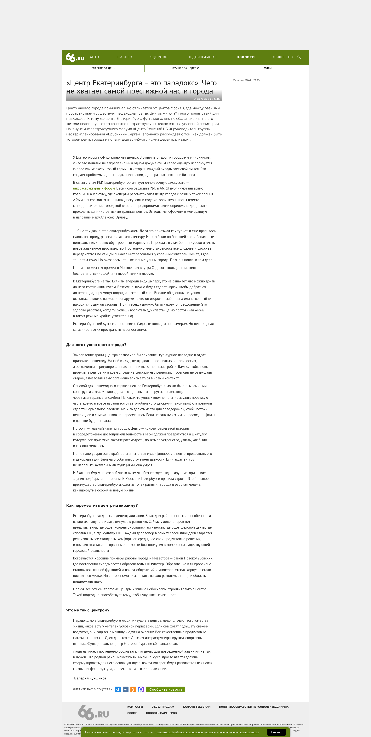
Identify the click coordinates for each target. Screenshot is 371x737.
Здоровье (160, 57)
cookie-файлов (249, 732)
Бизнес (124, 57)
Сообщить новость (166, 689)
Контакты (135, 706)
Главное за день (103, 68)
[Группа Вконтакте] (125, 689)
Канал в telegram (196, 706)
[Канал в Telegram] (118, 689)
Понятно (276, 732)
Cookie (132, 713)
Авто (95, 57)
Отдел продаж (163, 706)
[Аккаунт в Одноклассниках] (133, 689)
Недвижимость (203, 57)
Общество (283, 57)
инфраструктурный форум (94, 188)
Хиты (268, 68)
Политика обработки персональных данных (253, 706)
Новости (246, 57)
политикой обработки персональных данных (185, 732)
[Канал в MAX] (141, 689)
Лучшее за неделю (185, 68)
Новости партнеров (161, 713)
